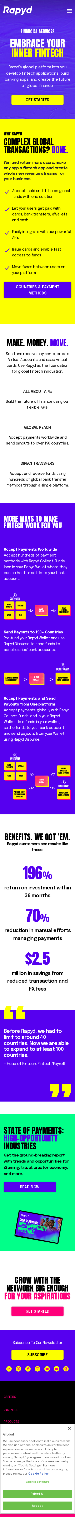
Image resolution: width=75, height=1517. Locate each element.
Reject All (37, 1494)
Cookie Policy (38, 1473)
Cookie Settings (37, 1482)
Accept (37, 1505)
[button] (69, 11)
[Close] (69, 1428)
